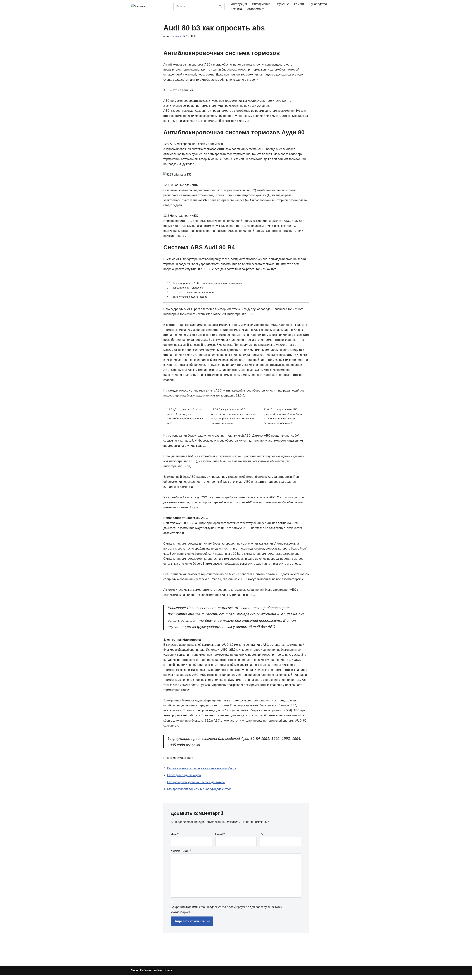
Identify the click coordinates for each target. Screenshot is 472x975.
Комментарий (181, 850)
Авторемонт (255, 9)
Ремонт (299, 4)
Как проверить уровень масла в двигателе (196, 782)
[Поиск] (220, 6)
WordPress (164, 970)
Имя (174, 834)
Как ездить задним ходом (184, 775)
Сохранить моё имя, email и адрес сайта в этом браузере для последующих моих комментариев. (226, 909)
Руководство (318, 4)
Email (220, 834)
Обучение (282, 4)
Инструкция (239, 4)
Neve (134, 970)
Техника (236, 9)
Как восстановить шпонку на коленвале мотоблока (201, 768)
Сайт (263, 834)
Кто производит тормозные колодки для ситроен (200, 789)
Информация (261, 4)
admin (175, 36)
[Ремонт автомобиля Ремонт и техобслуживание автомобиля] (149, 6)
